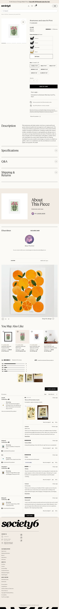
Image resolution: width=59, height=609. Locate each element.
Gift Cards (3, 559)
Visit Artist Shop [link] (35, 230)
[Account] (28, 6)
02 (5, 318)
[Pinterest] (21, 538)
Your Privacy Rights (5, 596)
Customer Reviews (5, 570)
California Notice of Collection (7, 588)
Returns (2, 555)
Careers (3, 566)
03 (8, 318)
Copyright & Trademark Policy (7, 592)
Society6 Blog (4, 568)
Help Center (3, 551)
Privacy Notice (4, 584)
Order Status (3, 557)
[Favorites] (32, 6)
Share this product (34, 116)
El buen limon (34, 23)
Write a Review (53, 389)
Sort (45, 394)
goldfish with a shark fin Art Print (13, 459)
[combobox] (29, 10)
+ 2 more (45, 418)
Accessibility (4, 594)
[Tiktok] (21, 540)
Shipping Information (5, 553)
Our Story (3, 564)
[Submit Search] (3, 10)
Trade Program (4, 574)
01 (2, 318)
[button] (52, 29)
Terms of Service (4, 590)
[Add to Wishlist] (3, 332)
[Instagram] (21, 535)
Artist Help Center (4, 579)
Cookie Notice (4, 586)
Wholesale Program (5, 572)
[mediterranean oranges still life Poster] (27, 291)
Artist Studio (3, 581)
